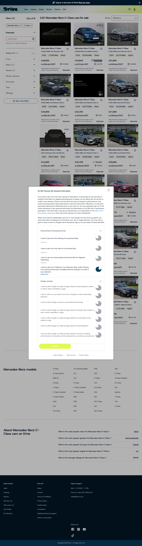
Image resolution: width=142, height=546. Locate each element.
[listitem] (71, 230)
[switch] (98, 238)
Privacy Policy (84, 355)
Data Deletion (58, 355)
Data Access (71, 355)
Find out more (84, 2)
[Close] (109, 191)
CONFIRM (55, 346)
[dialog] (71, 273)
